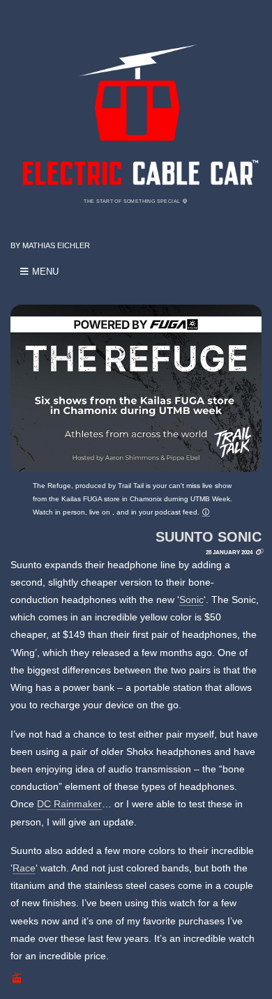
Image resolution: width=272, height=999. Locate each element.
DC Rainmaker (69, 803)
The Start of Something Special (132, 201)
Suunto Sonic (209, 536)
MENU (44, 271)
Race (24, 868)
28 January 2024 (229, 552)
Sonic (191, 599)
